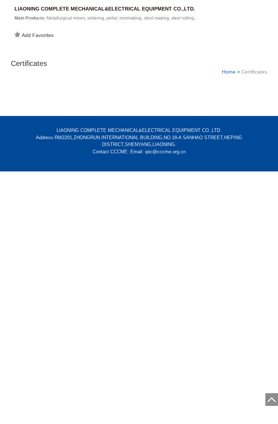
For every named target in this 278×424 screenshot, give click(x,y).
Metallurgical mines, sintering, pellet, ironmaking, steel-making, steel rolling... (105, 18)
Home (229, 72)
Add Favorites (38, 35)
